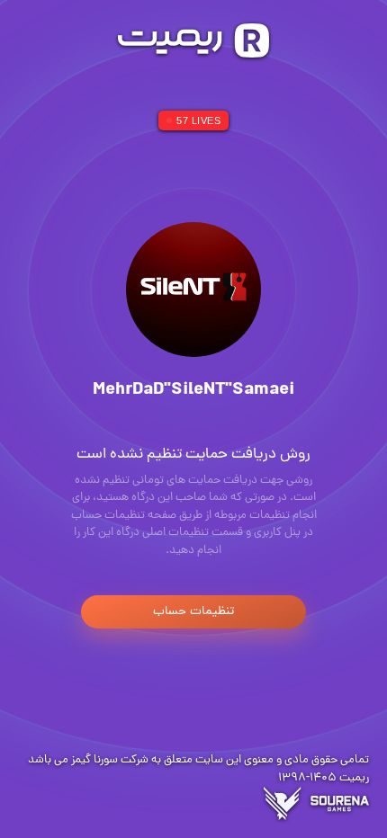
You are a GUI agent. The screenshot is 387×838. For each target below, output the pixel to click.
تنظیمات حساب (193, 611)
